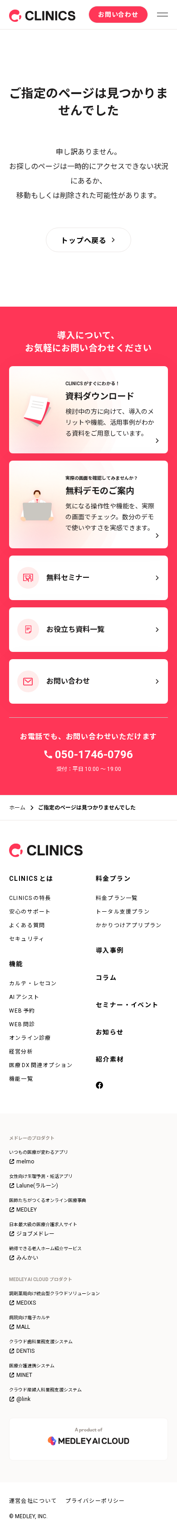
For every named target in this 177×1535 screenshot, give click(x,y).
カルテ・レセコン (33, 983)
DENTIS (25, 1351)
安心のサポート (30, 912)
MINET (24, 1375)
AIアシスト (24, 997)
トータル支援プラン (123, 912)
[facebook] (101, 1086)
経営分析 (21, 1051)
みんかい (27, 1258)
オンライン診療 (30, 1038)
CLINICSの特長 (30, 898)
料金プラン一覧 (117, 898)
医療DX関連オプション (41, 1065)
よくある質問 (27, 925)
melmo (25, 1161)
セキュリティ (26, 939)
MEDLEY (26, 1210)
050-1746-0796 (94, 754)
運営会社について (33, 1501)
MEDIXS (26, 1303)
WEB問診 (22, 1024)
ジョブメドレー (35, 1234)
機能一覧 (21, 1079)
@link (23, 1399)
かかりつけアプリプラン (129, 925)
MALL (23, 1327)
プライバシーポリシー (95, 1501)
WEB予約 (22, 1011)
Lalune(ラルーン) (37, 1185)
